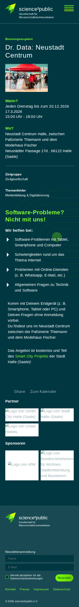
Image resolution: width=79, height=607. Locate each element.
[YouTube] (40, 538)
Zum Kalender (43, 391)
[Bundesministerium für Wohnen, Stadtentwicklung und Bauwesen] (57, 465)
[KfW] (22, 465)
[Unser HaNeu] (22, 429)
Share (19, 391)
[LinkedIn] (29, 538)
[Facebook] (8, 538)
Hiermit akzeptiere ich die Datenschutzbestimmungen (26, 577)
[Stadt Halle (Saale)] (57, 414)
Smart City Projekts (31, 356)
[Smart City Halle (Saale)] (22, 414)
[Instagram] (19, 538)
